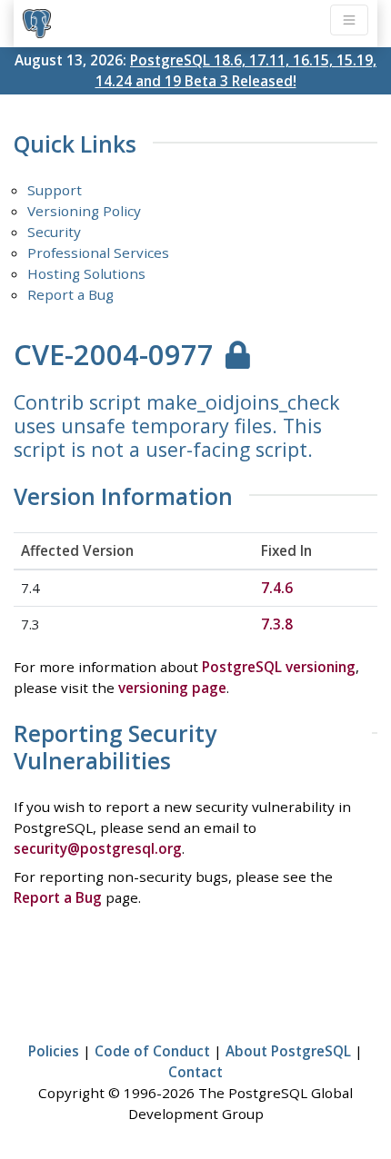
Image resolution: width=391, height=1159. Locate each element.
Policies (53, 1051)
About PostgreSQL (288, 1051)
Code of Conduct (152, 1051)
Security (54, 232)
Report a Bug (70, 294)
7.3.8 (277, 624)
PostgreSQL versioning (279, 667)
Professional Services (98, 252)
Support (54, 190)
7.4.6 (277, 588)
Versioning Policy (84, 211)
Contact (195, 1072)
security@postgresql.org (98, 848)
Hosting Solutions (86, 273)
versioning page (172, 688)
